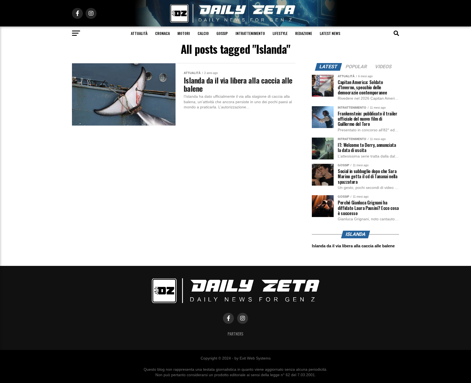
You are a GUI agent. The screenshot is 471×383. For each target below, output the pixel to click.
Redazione (303, 33)
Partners (235, 334)
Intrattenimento (250, 33)
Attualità (139, 33)
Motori (183, 33)
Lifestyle (280, 33)
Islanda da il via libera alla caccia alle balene (353, 246)
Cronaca (162, 33)
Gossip (222, 33)
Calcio (203, 33)
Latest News (330, 33)
